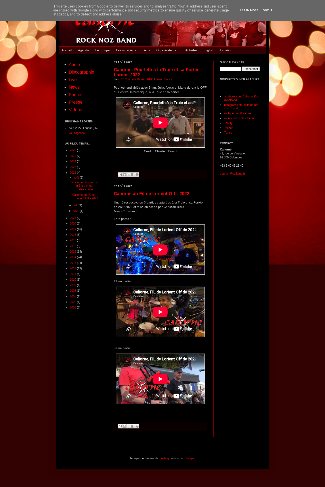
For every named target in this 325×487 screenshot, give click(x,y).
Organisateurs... (167, 50)
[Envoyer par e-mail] (120, 174)
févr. (76, 211)
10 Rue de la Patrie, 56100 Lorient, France (146, 79)
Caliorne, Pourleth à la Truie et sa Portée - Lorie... (85, 186)
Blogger (189, 458)
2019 (73, 229)
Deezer (228, 127)
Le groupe (102, 50)
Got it (268, 10)
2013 (73, 262)
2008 (73, 290)
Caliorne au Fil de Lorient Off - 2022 (151, 193)
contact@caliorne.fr (232, 173)
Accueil (67, 50)
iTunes (228, 132)
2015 (73, 251)
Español (225, 50)
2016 (73, 246)
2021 (73, 218)
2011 (73, 274)
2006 (73, 302)
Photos (75, 94)
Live (73, 79)
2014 (73, 257)
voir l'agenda (77, 133)
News (74, 87)
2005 (73, 307)
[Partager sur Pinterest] (137, 174)
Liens (146, 50)
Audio (74, 64)
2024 (73, 161)
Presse (75, 102)
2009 (73, 285)
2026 (73, 150)
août (76, 177)
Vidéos (75, 109)
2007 (73, 296)
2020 (73, 223)
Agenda (83, 50)
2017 (73, 240)
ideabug (164, 458)
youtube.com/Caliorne (237, 113)
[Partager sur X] (128, 174)
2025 (73, 156)
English (208, 50)
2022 (73, 172)
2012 (73, 268)
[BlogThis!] (124, 174)
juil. (76, 205)
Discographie (81, 72)
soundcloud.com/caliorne (239, 118)
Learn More (249, 10)
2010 (73, 279)
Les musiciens (126, 50)
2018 (73, 234)
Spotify (228, 123)
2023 (73, 167)
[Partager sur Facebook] (133, 174)
